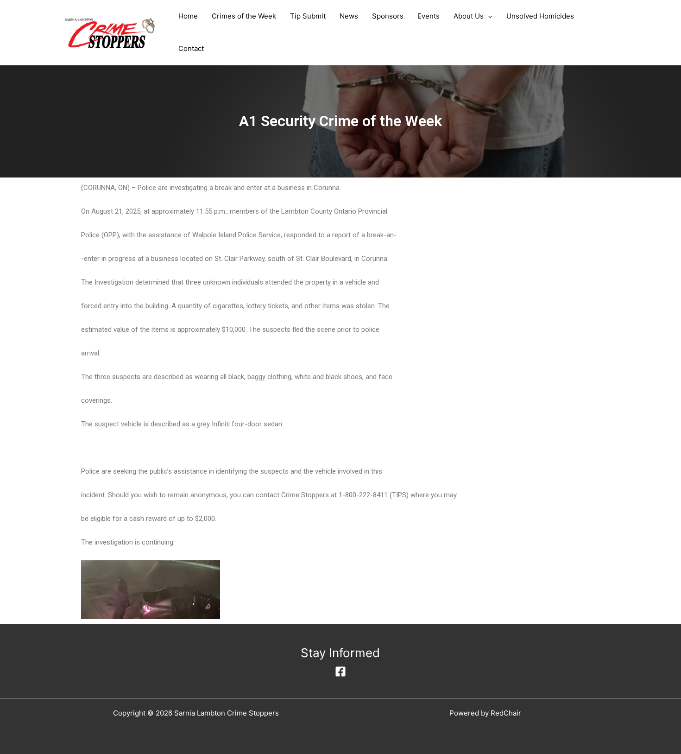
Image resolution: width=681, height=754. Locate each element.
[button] (488, 16)
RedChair (506, 713)
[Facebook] (340, 671)
